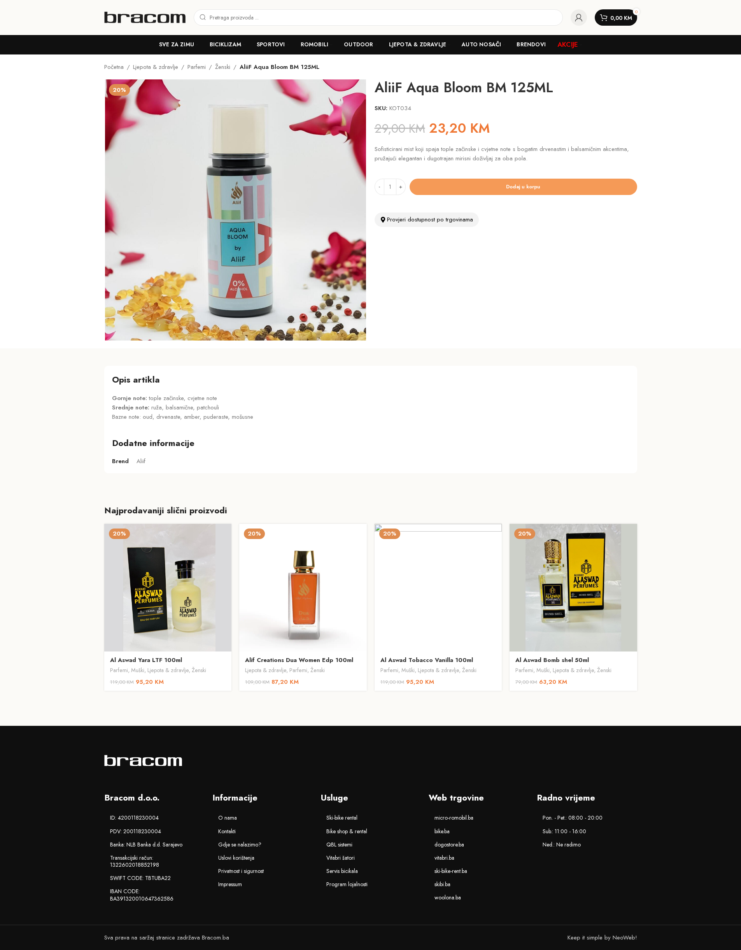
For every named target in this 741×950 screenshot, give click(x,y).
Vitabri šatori (340, 858)
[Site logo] (145, 16)
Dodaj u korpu (523, 186)
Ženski (222, 67)
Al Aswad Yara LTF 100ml (146, 660)
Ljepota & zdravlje (155, 67)
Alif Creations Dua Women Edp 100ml (299, 660)
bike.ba (442, 831)
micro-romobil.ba (453, 818)
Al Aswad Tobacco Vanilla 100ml (426, 660)
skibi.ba (442, 884)
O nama (227, 818)
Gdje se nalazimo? (239, 844)
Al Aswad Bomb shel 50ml (552, 660)
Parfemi (196, 67)
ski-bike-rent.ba (450, 871)
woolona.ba (447, 897)
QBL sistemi (339, 844)
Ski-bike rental (341, 818)
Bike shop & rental (346, 831)
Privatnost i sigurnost (241, 871)
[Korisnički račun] (579, 17)
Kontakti (227, 831)
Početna (114, 67)
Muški (137, 670)
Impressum (230, 884)
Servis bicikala (342, 871)
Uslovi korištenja (236, 858)
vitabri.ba (444, 858)
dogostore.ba (449, 844)
